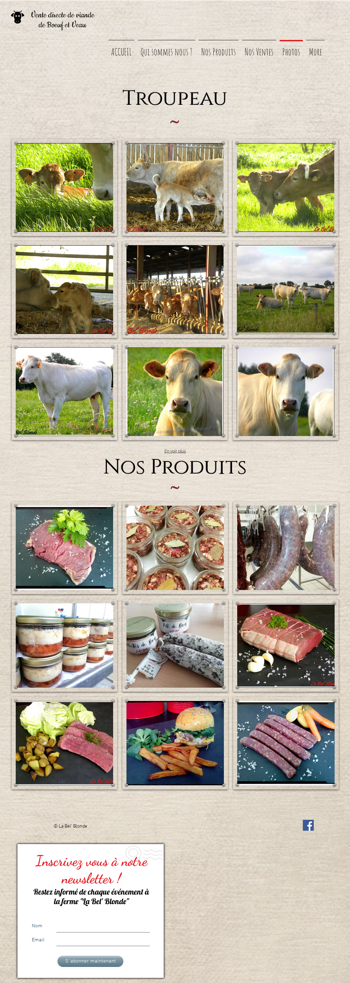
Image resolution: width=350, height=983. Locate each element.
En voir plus (175, 451)
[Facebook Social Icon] (308, 825)
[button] (64, 187)
